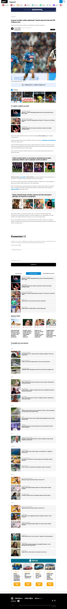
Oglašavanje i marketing (33, 605)
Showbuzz (38, 598)
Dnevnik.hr (7, 5)
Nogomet (12, 2)
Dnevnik (19, 598)
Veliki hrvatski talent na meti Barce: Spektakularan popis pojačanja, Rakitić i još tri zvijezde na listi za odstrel (31, 159)
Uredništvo (26, 605)
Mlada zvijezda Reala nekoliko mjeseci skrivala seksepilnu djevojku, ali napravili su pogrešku (32, 195)
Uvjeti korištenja (41, 605)
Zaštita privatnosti (48, 605)
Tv (62, 5)
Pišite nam (21, 605)
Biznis (50, 5)
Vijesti (14, 5)
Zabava (56, 5)
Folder (13, 601)
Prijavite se (33, 264)
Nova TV (12, 598)
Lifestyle (28, 5)
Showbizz (21, 5)
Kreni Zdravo (18, 601)
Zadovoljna (28, 598)
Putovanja (36, 5)
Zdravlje (43, 5)
